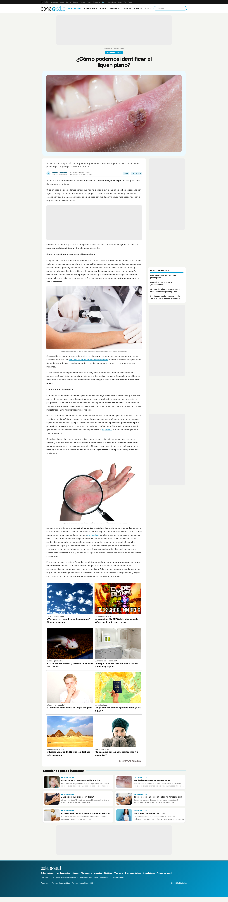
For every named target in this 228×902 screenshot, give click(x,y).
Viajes (130, 2)
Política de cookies (80, 883)
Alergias (127, 8)
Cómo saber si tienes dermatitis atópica (80, 780)
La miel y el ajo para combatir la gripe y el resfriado (85, 813)
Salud (104, 2)
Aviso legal (45, 883)
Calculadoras (149, 873)
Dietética (138, 8)
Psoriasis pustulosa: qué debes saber (152, 780)
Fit (125, 2)
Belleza (68, 2)
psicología (104, 877)
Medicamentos (90, 8)
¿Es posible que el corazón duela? (77, 797)
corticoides (92, 535)
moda (52, 877)
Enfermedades (74, 8)
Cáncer (103, 8)
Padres (82, 2)
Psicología (112, 2)
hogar (112, 877)
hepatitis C (107, 430)
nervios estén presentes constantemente (88, 359)
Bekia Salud (108, 48)
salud (96, 877)
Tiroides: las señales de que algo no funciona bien (158, 797)
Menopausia (115, 8)
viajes (121, 877)
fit (117, 877)
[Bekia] (44, 2)
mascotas (88, 877)
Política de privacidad (61, 883)
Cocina (75, 2)
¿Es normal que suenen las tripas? (150, 813)
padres (73, 877)
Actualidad (54, 2)
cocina (66, 877)
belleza (59, 877)
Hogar (120, 2)
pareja (80, 877)
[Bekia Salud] (53, 8)
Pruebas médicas (133, 873)
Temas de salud (164, 873)
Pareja (89, 2)
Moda (62, 2)
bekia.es (44, 877)
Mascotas (96, 2)
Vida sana (149, 8)
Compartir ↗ (136, 173)
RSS (91, 883)
